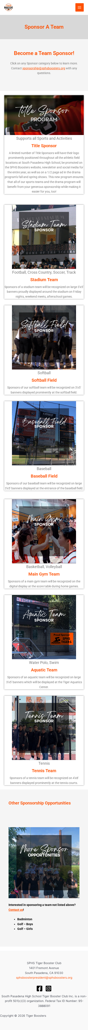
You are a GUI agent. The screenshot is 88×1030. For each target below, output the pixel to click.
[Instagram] (48, 988)
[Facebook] (39, 988)
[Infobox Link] (44, 144)
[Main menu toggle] (79, 7)
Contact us (16, 909)
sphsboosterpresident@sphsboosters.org (44, 977)
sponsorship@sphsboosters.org (43, 68)
